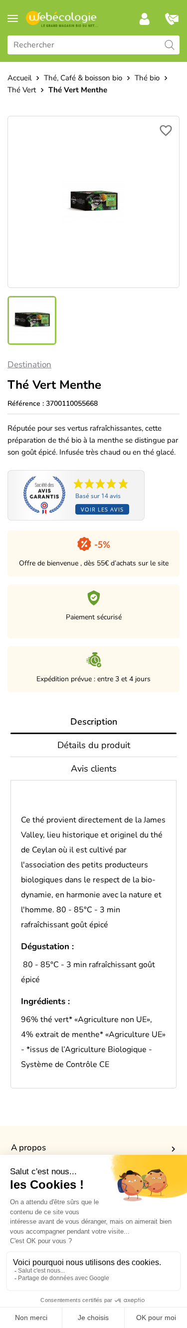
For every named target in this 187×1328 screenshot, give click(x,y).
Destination (29, 364)
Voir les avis (102, 509)
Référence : (25, 403)
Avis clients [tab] (94, 769)
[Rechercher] (170, 44)
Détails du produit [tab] (93, 745)
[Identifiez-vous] (145, 19)
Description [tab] (93, 722)
